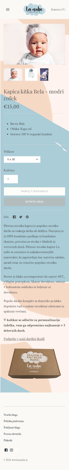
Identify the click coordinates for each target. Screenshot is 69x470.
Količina (9, 170)
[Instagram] (11, 451)
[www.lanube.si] (34, 9)
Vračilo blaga (10, 415)
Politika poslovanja (14, 421)
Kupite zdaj (34, 201)
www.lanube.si (19, 460)
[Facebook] (6, 451)
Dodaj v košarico (34, 191)
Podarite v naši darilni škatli (24, 339)
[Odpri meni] (8, 9)
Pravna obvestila (12, 434)
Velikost (9, 152)
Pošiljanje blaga (12, 427)
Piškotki (8, 440)
